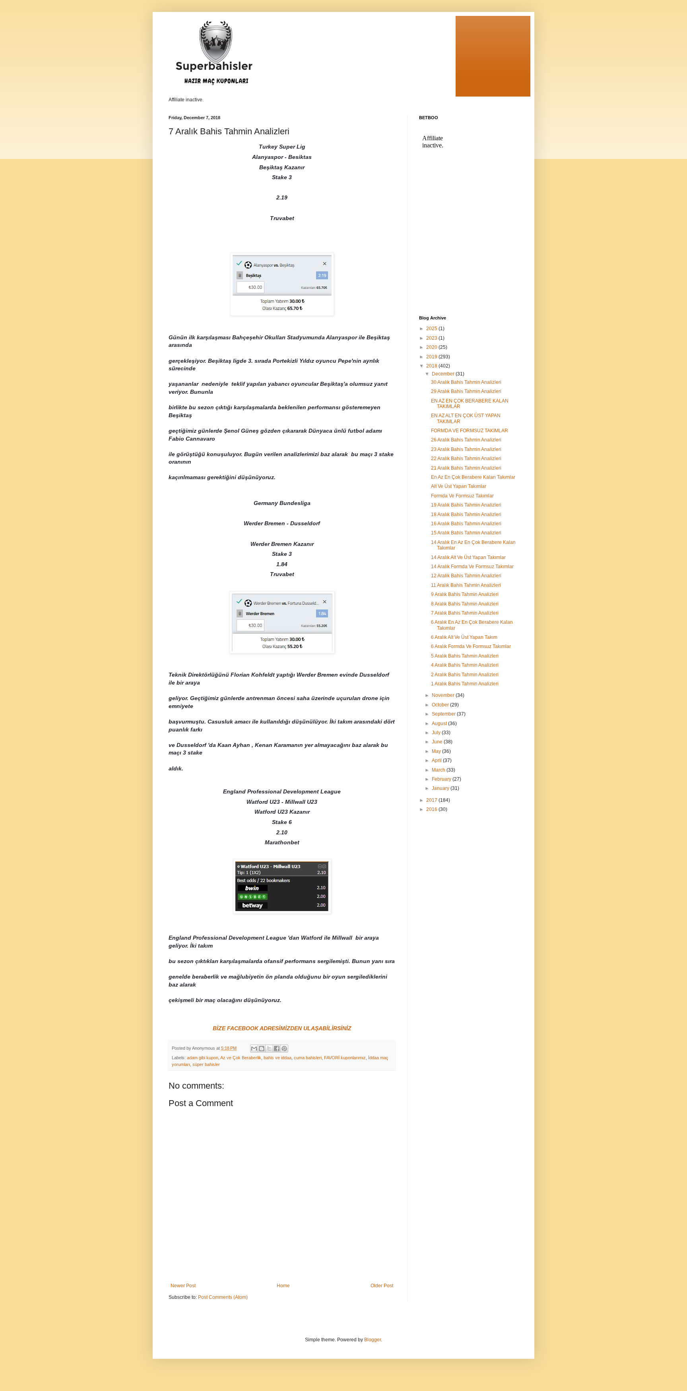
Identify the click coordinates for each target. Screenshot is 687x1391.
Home (283, 1285)
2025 (432, 328)
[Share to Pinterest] (284, 1048)
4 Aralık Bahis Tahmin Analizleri (465, 665)
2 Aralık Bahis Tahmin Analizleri (465, 674)
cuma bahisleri (308, 1057)
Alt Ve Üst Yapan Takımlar (458, 486)
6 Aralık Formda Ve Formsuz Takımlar (471, 646)
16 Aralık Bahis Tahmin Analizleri (466, 523)
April (437, 760)
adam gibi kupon (202, 1057)
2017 (432, 800)
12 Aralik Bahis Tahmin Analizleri (466, 575)
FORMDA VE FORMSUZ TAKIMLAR (469, 430)
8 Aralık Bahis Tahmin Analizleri (465, 604)
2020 (432, 347)
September (444, 714)
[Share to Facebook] (277, 1048)
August (440, 723)
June (438, 742)
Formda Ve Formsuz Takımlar (462, 496)
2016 (432, 809)
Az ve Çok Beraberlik (240, 1057)
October (441, 705)
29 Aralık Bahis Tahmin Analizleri (466, 391)
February (442, 779)
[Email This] (254, 1048)
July (437, 732)
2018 (432, 366)
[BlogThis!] (262, 1048)
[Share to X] (269, 1048)
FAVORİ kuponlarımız (345, 1057)
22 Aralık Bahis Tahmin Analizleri (466, 458)
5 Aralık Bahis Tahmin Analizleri (465, 656)
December (444, 374)
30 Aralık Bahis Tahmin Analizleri (466, 382)
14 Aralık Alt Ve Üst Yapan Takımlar (468, 557)
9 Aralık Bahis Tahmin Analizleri (465, 594)
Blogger (372, 1340)
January (441, 788)
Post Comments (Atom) (223, 1297)
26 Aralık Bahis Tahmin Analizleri (466, 440)
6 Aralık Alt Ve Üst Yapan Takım (464, 637)
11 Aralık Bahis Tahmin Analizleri (466, 585)
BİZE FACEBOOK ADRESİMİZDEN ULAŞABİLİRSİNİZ (282, 1028)
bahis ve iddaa (277, 1057)
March (439, 770)
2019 (432, 357)
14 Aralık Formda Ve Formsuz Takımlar (472, 566)
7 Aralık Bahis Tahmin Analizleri (465, 613)
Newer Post (183, 1285)
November (444, 695)
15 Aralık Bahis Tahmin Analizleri (466, 533)
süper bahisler (206, 1064)
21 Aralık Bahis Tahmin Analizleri (466, 468)
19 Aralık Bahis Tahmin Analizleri (466, 505)
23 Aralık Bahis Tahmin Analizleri (466, 449)
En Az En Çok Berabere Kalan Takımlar (473, 477)
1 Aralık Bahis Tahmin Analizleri (465, 684)
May (437, 751)
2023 (432, 338)
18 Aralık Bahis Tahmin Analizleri (466, 514)
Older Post (382, 1285)
